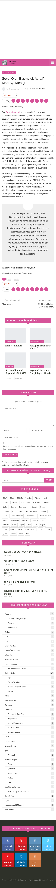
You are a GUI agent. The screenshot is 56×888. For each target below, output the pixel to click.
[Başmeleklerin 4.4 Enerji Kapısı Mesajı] (40, 360)
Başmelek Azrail (13, 112)
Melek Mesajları (9, 72)
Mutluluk (6, 525)
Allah (45, 498)
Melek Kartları (13, 728)
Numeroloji (12, 627)
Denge (42, 507)
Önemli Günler (11, 746)
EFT (6, 641)
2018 (12, 498)
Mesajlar (16, 279)
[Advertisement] (28, 29)
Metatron (35, 520)
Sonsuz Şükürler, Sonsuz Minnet (19, 561)
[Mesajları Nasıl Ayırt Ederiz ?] (40, 335)
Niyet (22, 525)
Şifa (27, 534)
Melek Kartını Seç (15, 723)
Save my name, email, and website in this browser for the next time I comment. (28, 447)
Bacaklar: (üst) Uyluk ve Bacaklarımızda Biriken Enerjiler (25, 592)
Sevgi (5, 529)
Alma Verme (7, 304)
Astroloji (14, 502)
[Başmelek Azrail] (15, 335)
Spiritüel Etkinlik (16, 529)
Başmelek (36, 502)
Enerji (21, 511)
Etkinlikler (9, 655)
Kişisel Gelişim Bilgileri (17, 687)
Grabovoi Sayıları (12, 659)
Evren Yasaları (14, 682)
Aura (22, 502)
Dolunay (6, 511)
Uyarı (7, 801)
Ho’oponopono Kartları (17, 669)
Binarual (11, 755)
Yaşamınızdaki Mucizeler (15, 805)
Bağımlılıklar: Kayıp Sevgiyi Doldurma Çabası (24, 552)
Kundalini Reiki (45, 516)
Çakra (5, 534)
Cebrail (34, 507)
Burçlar (13, 507)
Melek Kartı (15, 520)
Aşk (28, 502)
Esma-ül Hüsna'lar (12, 650)
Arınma (5, 502)
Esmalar (43, 511)
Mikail (43, 520)
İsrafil (21, 534)
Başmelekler (10, 341)
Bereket (46, 502)
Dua (13, 511)
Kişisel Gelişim (11, 673)
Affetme (37, 498)
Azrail (9, 279)
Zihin (40, 529)
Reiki (29, 525)
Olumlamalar (10, 741)
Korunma (8, 705)
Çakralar (11, 769)
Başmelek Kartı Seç (16, 714)
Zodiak (48, 529)
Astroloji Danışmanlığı (17, 618)
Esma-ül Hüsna (31, 511)
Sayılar (42, 525)
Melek (5, 520)
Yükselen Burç (30, 529)
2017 (5, 498)
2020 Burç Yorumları (24, 498)
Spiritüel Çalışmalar (13, 787)
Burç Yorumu (23, 507)
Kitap (7, 696)
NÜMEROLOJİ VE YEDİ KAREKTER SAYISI (19, 582)
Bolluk (5, 507)
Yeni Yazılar (9, 810)
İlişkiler (13, 534)
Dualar (7, 637)
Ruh (35, 525)
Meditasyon (12, 773)
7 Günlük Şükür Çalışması (18, 791)
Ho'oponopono (31, 516)
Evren (5, 516)
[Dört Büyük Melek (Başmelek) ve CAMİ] (15, 360)
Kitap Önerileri (10, 700)
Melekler (9, 366)
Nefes (14, 525)
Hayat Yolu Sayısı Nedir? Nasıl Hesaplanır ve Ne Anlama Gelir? (28, 572)
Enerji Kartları (10, 646)
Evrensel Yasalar (17, 516)
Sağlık (10, 691)
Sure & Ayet (9, 796)
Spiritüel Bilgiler (11, 759)
